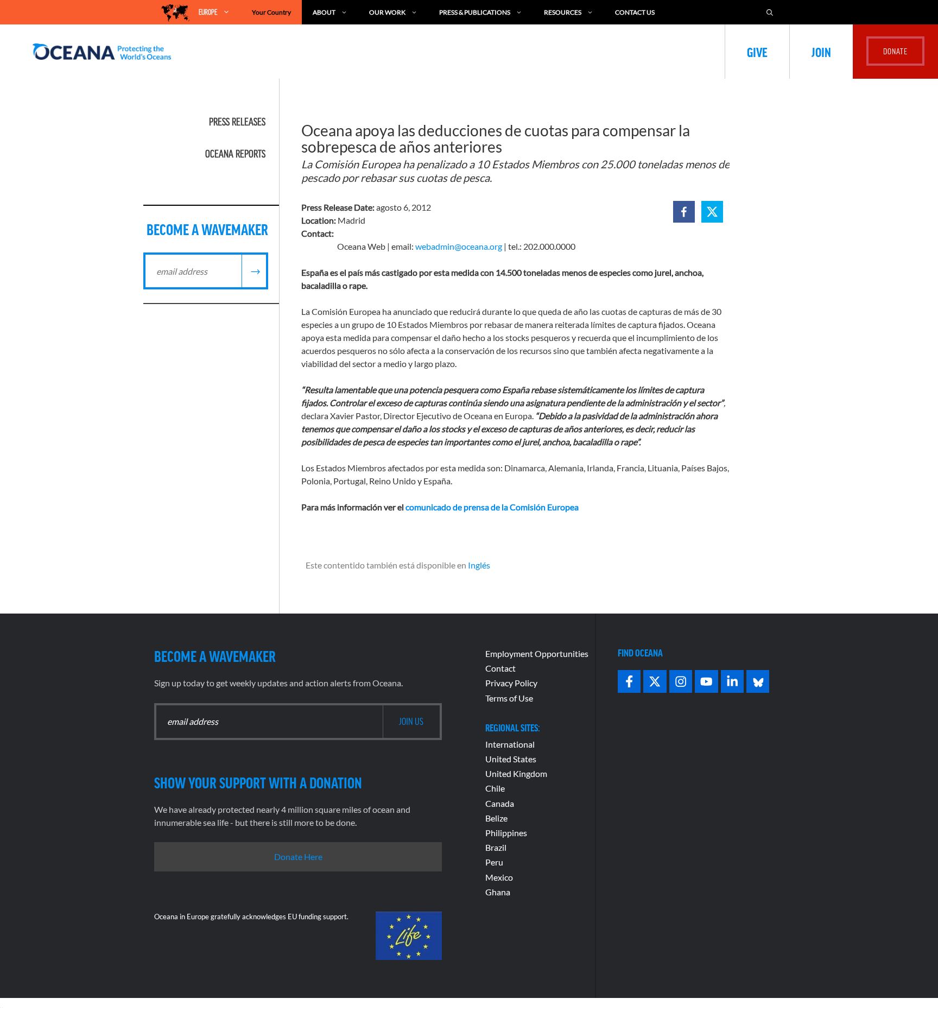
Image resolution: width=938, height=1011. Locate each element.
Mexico (499, 877)
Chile (495, 788)
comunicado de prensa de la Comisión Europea (492, 507)
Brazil (495, 847)
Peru (494, 862)
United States (510, 759)
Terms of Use (509, 698)
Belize (496, 818)
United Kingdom (516, 773)
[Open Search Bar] (770, 12)
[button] (684, 212)
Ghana (497, 892)
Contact (500, 668)
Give (757, 52)
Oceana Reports (235, 153)
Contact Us (635, 12)
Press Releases (237, 121)
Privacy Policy (511, 683)
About (324, 12)
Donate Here (298, 856)
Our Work (387, 12)
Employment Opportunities (536, 653)
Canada (499, 803)
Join (821, 52)
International (510, 744)
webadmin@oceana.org (458, 246)
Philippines (506, 832)
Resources (562, 12)
